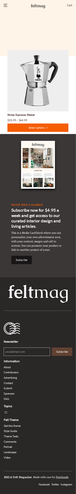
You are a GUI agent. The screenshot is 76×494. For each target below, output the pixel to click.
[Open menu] (38, 412)
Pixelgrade (62, 477)
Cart (69, 5)
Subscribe (21, 260)
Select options (36, 127)
